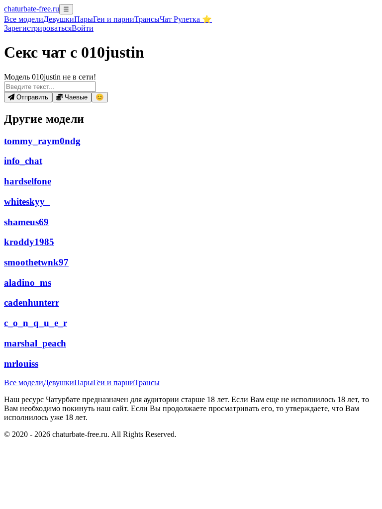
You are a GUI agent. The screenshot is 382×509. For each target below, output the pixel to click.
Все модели (23, 382)
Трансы (147, 19)
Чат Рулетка (186, 19)
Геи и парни (113, 382)
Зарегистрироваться (38, 28)
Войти (83, 28)
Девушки (58, 19)
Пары (83, 19)
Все (23, 19)
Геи (113, 19)
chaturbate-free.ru (31, 8)
